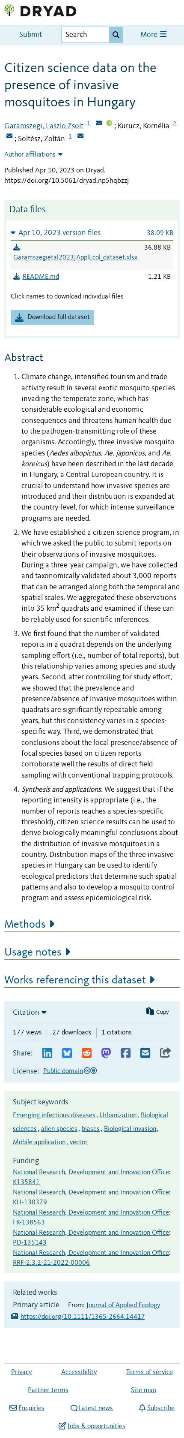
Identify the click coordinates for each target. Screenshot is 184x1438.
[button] (92, 233)
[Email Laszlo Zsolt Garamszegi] (99, 124)
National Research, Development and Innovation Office (91, 1172)
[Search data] (116, 35)
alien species (59, 1129)
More (149, 35)
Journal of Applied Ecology (123, 1305)
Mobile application (39, 1142)
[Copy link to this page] (165, 1053)
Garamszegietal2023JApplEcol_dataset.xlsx (75, 257)
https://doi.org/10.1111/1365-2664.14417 (83, 1317)
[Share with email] (145, 1053)
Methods (25, 924)
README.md (41, 277)
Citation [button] (26, 1012)
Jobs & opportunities (96, 1426)
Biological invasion (130, 1129)
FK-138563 (29, 1222)
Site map (143, 1390)
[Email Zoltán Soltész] (80, 137)
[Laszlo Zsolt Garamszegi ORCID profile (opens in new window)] (109, 124)
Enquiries (31, 1408)
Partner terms (48, 1390)
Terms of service (149, 1372)
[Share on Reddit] (87, 1053)
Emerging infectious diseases (54, 1115)
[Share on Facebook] (126, 1053)
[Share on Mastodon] (106, 1053)
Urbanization (118, 1115)
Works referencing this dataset (75, 980)
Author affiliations (30, 154)
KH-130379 (30, 1202)
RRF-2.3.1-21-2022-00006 (51, 1263)
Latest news (95, 1408)
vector (79, 1142)
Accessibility (79, 1372)
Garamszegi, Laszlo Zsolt (43, 126)
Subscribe (160, 1408)
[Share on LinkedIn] (47, 1053)
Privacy (21, 1372)
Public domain (63, 1071)
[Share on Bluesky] (67, 1053)
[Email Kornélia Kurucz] (9, 137)
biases (91, 1129)
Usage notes (33, 952)
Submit (30, 35)
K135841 (26, 1182)
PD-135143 (30, 1242)
